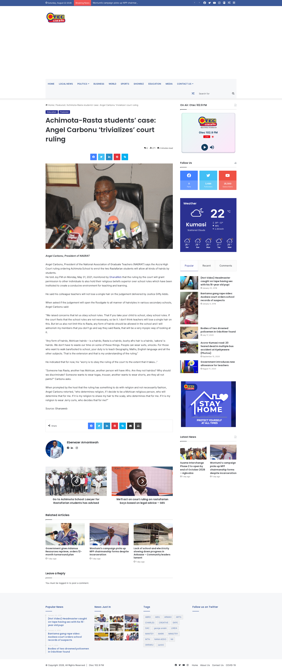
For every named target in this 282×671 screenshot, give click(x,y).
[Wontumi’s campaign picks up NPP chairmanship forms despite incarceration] (109, 534)
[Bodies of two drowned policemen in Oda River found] (189, 333)
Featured (60, 105)
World (112, 83)
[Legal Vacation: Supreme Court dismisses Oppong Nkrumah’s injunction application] (132, 636)
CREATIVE (163, 622)
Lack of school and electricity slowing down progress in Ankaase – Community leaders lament (152, 553)
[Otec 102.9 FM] (76, 18)
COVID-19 (231, 665)
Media (169, 83)
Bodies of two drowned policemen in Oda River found (218, 330)
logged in (64, 583)
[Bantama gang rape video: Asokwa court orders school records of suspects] (189, 308)
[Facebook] (69, 448)
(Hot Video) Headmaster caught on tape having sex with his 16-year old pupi (217, 281)
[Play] (205, 147)
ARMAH (168, 617)
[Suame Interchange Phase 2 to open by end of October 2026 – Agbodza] (193, 452)
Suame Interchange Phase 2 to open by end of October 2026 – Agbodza (192, 468)
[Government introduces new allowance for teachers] (189, 366)
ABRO (148, 617)
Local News (66, 83)
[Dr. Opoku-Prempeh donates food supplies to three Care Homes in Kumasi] (117, 636)
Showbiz (139, 83)
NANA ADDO (160, 639)
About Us (205, 665)
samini (161, 645)
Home (51, 83)
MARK (161, 633)
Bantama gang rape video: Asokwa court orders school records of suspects (217, 297)
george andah (160, 628)
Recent (207, 265)
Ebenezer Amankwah (83, 442)
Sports (125, 83)
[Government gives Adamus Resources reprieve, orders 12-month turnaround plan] (65, 534)
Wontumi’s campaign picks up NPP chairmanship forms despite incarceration (131, 2)
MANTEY (149, 633)
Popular (189, 265)
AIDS (157, 617)
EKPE (175, 622)
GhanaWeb (115, 277)
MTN (147, 639)
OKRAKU (149, 645)
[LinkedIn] (73, 448)
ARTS (178, 617)
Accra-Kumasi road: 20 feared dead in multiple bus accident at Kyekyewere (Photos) (217, 348)
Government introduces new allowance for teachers (218, 363)
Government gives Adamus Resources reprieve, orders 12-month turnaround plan (64, 551)
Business (99, 83)
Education (154, 83)
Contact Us (184, 83)
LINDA (174, 628)
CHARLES (149, 622)
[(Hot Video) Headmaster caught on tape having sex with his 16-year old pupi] (189, 283)
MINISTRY (173, 633)
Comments (225, 265)
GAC (147, 628)
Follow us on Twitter (205, 607)
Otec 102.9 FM (96, 665)
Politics (82, 83)
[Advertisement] (141, 54)
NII (172, 639)
